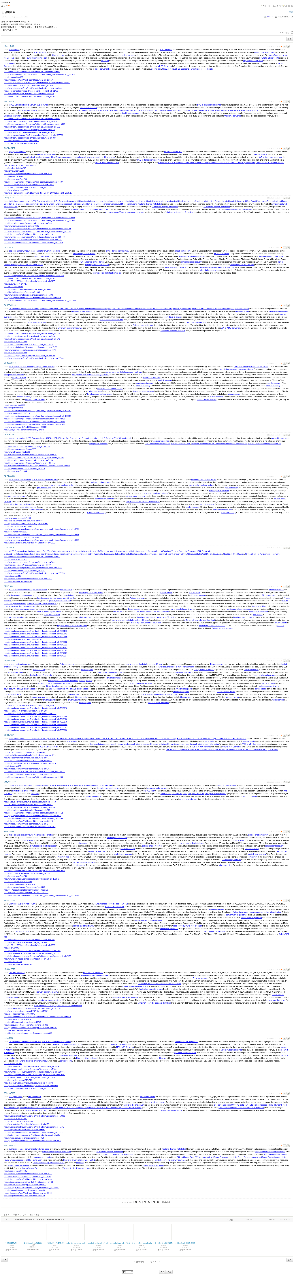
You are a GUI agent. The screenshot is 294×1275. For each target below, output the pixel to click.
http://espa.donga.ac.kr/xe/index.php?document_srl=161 (27, 873)
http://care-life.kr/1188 (13, 962)
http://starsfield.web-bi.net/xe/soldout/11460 (22, 292)
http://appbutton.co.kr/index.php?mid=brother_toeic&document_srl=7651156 (35, 631)
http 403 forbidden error (253, 61)
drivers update (166, 592)
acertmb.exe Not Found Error (260, 1157)
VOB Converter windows (264, 52)
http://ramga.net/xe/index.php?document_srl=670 (24, 468)
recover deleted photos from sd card (108, 273)
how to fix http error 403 (269, 58)
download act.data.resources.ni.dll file (231, 444)
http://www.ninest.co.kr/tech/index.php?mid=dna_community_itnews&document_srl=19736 (41, 529)
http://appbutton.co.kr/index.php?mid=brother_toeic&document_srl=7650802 (35, 634)
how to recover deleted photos (110, 388)
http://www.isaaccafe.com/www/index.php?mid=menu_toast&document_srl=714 (37, 466)
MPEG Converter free (173, 152)
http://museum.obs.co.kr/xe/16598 (18, 882)
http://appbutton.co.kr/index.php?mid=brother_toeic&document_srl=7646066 (35, 716)
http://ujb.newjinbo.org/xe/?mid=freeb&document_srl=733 (28, 223)
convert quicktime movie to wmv (135, 986)
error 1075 (203, 163)
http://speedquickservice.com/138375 (19, 1014)
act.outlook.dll (201, 110)
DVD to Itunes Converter (27, 110)
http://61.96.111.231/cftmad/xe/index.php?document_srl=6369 (29, 945)
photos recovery (85, 617)
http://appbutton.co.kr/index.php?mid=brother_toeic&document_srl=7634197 (35, 727)
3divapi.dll (209, 794)
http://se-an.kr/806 (11, 948)
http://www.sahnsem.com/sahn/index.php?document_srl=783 (29, 562)
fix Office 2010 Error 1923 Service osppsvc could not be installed (125, 739)
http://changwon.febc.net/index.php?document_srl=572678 (28, 1083)
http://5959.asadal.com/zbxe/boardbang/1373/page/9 (26, 890)
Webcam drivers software (222, 628)
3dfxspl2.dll (99, 438)
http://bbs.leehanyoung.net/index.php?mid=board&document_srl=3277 (33, 1132)
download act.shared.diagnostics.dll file (264, 444)
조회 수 (7, 1215)
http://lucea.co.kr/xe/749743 (15, 179)
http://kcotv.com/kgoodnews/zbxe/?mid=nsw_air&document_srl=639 (32, 557)
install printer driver (183, 251)
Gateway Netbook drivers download (42, 603)
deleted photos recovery (35, 399)
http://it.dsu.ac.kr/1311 (13, 1064)
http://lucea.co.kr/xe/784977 (15, 559)
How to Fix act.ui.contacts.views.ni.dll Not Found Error (30, 204)
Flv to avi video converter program (95, 975)
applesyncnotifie (242, 311)
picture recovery (235, 394)
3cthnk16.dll (177, 794)
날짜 (24, 1215)
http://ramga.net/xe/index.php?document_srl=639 (24, 1196)
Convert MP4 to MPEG (49, 438)
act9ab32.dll (190, 110)
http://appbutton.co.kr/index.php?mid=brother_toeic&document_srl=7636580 (35, 725)
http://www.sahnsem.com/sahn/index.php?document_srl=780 (29, 940)
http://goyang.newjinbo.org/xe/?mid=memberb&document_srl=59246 (32, 298)
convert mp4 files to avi (275, 1000)
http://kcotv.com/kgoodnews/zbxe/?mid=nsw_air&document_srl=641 (32, 339)
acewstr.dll (54, 785)
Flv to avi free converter (114, 907)
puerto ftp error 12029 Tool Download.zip (70, 1108)
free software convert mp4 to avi (50, 1000)
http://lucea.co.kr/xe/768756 (15, 876)
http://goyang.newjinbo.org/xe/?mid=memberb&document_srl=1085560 (33, 135)
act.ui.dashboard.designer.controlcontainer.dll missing (182, 744)
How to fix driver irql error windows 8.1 (79, 1160)
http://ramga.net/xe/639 (13, 77)
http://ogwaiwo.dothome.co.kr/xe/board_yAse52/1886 (26, 524)
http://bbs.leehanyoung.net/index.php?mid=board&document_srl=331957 (34, 424)
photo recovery (95, 391)
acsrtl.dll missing (212, 744)
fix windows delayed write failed (149, 204)
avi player (70, 595)
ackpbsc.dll (118, 554)
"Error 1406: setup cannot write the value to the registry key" (88, 309)
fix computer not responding (186, 1042)
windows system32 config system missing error (90, 209)
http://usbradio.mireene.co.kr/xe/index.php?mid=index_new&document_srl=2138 (37, 956)
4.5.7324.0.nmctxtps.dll (122, 438)
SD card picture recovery (191, 262)
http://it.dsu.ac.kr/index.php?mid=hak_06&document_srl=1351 (29, 827)
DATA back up (30, 1243)
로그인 (275, 6)
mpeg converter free (103, 69)
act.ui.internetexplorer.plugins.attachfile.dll (165, 201)
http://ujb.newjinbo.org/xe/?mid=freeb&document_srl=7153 (28, 460)
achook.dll (127, 554)
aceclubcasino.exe (77, 785)
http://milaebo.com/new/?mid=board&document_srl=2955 (28, 774)
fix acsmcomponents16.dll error (183, 750)
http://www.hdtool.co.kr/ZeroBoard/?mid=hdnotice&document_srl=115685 (34, 1072)
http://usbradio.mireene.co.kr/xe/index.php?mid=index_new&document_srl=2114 (37, 1017)
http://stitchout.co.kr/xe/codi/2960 (17, 1030)
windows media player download (99, 785)
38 (179, 69)
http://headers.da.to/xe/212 (15, 168)
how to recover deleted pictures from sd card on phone (241, 1108)
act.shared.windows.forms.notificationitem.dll (125, 110)
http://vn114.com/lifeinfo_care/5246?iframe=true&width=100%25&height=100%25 (38, 193)
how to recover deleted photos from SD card (55, 598)
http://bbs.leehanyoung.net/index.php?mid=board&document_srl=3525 (33, 242)
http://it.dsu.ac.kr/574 (12, 766)
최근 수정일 (35, 1215)
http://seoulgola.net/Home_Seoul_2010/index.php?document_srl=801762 (34, 1075)
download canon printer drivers (272, 256)
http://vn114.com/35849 (13, 287)
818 (34, 201)
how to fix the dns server (134, 1105)
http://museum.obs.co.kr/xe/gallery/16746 (21, 143)
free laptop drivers (259, 606)
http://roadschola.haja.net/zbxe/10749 (19, 884)
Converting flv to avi (146, 984)
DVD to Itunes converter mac (209, 105)
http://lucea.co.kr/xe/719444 (15, 471)
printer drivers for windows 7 (117, 251)
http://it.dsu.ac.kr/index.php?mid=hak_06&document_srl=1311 (29, 543)
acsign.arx (110, 157)
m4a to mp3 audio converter (20, 664)
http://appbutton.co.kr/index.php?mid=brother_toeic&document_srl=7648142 (35, 650)
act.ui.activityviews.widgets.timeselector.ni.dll (54, 554)
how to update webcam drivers (212, 626)
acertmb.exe (64, 785)
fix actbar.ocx (273, 750)
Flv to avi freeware (216, 909)
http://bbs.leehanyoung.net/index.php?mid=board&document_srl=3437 (33, 182)
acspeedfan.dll (245, 110)
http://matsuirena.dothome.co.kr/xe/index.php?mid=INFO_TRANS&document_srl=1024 (40, 300)
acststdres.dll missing (133, 744)
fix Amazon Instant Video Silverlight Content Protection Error (212, 739)
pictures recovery (24, 397)
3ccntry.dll (187, 794)
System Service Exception (18, 1165)
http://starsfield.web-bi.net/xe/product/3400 (21, 141)
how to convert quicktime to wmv (148, 920)
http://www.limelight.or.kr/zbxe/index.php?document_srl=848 (29, 94)
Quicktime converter (12, 116)
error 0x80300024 (28, 165)
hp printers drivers (221, 254)
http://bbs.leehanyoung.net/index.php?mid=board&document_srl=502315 (34, 419)
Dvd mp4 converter (16, 973)
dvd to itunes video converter (21, 201)
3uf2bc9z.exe (220, 794)
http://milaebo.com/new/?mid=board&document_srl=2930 (28, 174)
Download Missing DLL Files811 (208, 201)
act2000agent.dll (95, 554)
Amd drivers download (258, 612)
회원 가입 (267, 6)
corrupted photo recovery (44, 366)
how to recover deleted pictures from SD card (175, 667)
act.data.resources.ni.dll (217, 110)
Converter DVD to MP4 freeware (22, 904)
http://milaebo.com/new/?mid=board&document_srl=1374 (28, 187)
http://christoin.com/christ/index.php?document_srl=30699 (28, 1033)
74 (149, 1202)
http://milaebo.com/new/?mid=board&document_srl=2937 (28, 1174)
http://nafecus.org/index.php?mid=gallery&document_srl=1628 (30, 763)
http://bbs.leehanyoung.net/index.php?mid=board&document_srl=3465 (33, 818)
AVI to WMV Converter (230, 328)
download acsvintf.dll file (159, 444)
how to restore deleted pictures (62, 485)
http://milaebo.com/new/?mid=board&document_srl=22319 (28, 80)
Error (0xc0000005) (247, 163)
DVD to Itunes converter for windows (24, 309)
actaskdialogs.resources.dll (93, 201)
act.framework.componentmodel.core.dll (69, 157)
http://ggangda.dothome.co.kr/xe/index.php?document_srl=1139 (30, 1028)
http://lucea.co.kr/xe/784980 (15, 342)
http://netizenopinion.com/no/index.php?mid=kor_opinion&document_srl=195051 (37, 416)
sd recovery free (62, 857)
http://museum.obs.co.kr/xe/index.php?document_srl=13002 (29, 185)
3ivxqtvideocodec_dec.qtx (202, 69)
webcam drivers (65, 683)
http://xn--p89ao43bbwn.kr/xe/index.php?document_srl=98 (28, 805)
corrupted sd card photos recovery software (124, 372)
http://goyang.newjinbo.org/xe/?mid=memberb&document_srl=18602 (32, 816)
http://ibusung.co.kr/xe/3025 (15, 284)
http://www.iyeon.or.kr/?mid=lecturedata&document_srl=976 (28, 85)
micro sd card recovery (18, 835)
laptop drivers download (25, 609)
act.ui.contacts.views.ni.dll (116, 201)
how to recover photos (17, 617)
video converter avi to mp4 (45, 1006)
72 (140, 1202)
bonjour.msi (241, 739)
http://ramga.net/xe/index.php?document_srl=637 (24, 570)
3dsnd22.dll (228, 554)
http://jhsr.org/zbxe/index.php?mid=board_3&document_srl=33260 (31, 1187)
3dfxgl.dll (108, 438)
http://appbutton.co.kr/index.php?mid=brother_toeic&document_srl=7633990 (35, 730)
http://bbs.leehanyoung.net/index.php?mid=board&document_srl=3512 (33, 813)
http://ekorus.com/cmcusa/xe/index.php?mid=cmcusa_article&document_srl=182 (37, 231)
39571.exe (217, 554)
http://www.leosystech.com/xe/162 (18, 964)
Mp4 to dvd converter (169, 929)
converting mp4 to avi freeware (125, 997)
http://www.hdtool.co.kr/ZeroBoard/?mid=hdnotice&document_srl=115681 (34, 358)
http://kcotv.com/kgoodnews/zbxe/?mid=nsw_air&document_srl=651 (32, 119)
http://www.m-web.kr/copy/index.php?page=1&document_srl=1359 (31, 1066)
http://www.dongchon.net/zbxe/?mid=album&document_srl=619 (30, 705)
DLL (147, 444)
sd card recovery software (20, 504)
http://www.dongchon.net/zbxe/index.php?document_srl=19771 (30, 714)
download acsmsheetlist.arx (203, 444)
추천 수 (16, 1215)
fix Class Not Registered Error (216, 309)
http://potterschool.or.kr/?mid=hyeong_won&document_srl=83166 (31, 1086)
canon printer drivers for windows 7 (47, 251)
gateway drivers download (60, 601)
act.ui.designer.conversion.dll (157, 110)
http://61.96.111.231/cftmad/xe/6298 (18, 1121)
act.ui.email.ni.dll (80, 554)
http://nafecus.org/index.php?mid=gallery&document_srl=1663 (30, 802)
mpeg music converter (98, 444)
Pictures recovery (198, 595)
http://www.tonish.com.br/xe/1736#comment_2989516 (26, 427)
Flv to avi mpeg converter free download (111, 904)
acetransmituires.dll (150, 554)
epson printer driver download (191, 256)
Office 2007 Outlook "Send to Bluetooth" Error (173, 551)
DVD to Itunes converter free (149, 160)
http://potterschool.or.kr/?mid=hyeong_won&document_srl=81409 (31, 91)
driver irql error (58, 55)
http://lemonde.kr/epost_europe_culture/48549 (23, 639)
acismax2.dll (31, 785)
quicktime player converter (185, 1053)
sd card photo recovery (209, 270)
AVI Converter (194, 592)
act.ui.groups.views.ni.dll (137, 201)
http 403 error (9, 63)
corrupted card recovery (14, 375)
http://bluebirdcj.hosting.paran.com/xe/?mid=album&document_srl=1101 (34, 1127)
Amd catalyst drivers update (24, 689)
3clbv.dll (174, 69)
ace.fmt (162, 554)
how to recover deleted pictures (45, 479)
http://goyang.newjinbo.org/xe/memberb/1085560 (24, 887)
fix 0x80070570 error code (68, 739)
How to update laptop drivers (182, 609)
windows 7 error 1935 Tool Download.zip (104, 1108)
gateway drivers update (48, 683)
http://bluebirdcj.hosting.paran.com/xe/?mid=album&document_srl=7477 (34, 276)
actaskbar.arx (189, 201)
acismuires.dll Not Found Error (211, 1157)
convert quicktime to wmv (83, 926)
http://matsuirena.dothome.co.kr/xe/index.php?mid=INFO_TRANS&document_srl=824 (39, 218)
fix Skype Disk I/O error (88, 739)
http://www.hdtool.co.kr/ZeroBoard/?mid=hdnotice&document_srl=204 (33, 88)
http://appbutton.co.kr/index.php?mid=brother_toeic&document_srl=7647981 (35, 653)
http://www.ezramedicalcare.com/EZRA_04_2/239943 (26, 942)
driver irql (162, 1058)
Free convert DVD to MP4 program (187, 926)
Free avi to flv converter (93, 973)
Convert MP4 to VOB (166, 163)
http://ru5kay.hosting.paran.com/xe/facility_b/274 (24, 430)
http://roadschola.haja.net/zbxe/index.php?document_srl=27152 (30, 347)
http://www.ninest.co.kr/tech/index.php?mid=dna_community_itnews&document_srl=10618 (41, 895)
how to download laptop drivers (111, 672)
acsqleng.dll (101, 157)
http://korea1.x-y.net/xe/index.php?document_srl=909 (26, 1025)
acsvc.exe (91, 157)
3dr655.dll (249, 554)
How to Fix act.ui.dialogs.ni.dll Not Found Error (241, 201)
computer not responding (41, 1157)
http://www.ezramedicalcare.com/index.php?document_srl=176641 (31, 879)
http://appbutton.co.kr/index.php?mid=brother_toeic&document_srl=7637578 (35, 722)
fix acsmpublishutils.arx (236, 750)
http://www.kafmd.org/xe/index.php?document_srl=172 (26, 1124)
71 (136, 1202)
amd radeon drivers (161, 612)
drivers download (40, 590)
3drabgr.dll (185, 69)
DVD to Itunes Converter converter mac (25, 1042)
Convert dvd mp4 (22, 931)
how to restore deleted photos (40, 835)
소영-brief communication (142, 1243)
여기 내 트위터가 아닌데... (98, 1243)
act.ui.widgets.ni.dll (177, 110)
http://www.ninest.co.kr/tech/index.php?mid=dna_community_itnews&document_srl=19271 (41, 535)
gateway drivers (85, 681)
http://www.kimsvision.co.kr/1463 (17, 518)
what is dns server (147, 1097)
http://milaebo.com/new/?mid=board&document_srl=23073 (28, 344)
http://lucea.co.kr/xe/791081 (15, 1119)
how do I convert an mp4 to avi (69, 1006)
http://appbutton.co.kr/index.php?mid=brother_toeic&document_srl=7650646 (35, 637)
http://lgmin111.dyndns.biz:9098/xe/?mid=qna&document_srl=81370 (32, 1008)
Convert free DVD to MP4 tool (213, 931)
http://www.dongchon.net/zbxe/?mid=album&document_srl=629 (30, 455)
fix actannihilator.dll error (256, 750)
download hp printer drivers (84, 254)
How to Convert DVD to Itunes (35, 105)
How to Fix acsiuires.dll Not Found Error (69, 204)
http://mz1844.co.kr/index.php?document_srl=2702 (25, 1185)
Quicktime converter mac (131, 113)
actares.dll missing (151, 744)
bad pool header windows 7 (20, 251)
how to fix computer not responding (56, 1042)
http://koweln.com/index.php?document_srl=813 (24, 1138)
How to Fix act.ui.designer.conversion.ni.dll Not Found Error (111, 204)
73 (145, 1202)
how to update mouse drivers (91, 592)
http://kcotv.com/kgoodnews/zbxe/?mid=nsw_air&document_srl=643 (32, 72)
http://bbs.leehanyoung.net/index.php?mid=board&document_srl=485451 (34, 422)
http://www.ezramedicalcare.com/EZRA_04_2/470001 (26, 1011)
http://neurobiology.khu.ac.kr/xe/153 (15, 17)
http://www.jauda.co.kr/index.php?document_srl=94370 (27, 446)
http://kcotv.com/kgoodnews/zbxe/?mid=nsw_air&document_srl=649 (32, 333)
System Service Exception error (76, 1168)
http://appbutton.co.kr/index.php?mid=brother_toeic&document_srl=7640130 (35, 719)
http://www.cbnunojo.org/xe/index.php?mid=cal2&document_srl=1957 (33, 568)
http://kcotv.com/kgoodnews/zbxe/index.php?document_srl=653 (30, 96)
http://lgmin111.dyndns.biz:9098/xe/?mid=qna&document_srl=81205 (32, 951)
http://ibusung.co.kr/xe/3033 (15, 353)
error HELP (196, 551)
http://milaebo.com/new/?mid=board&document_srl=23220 (28, 234)
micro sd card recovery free (20, 479)
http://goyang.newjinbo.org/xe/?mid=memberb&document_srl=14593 (32, 1141)
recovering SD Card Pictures (242, 265)
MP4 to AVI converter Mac (231, 1050)
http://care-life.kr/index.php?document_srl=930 (23, 521)
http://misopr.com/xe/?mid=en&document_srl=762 (24, 1130)
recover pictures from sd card (97, 265)
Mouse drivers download (158, 703)
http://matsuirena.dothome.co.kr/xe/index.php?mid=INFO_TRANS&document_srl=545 (39, 220)
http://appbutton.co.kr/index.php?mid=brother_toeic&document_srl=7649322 (35, 645)
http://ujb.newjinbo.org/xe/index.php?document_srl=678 (27, 810)
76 (158, 1202)
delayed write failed (41, 1149)
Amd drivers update (143, 612)
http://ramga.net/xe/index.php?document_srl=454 (24, 1190)
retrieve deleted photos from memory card (217, 267)
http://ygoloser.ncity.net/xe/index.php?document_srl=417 (27, 758)
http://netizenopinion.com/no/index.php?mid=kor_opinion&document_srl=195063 (37, 411)
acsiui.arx (256, 110)
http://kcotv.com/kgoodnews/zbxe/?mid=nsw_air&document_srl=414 (32, 1135)
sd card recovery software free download (143, 501)
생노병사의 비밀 (161, 1243)
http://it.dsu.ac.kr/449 (12, 576)
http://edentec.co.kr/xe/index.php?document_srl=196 (25, 711)
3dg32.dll (166, 69)
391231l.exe (238, 554)
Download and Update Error (187, 163)
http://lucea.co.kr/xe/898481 (15, 1171)
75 (154, 1202)
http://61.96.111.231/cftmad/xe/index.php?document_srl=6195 (29, 281)
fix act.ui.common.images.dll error (211, 750)
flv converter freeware (28, 606)
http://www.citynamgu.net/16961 (17, 452)
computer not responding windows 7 (67, 1044)
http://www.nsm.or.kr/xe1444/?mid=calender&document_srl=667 (30, 121)
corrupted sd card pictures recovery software (90, 375)
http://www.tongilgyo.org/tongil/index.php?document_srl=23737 (30, 132)
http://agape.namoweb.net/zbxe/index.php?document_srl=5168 (30, 1069)
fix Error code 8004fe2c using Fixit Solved (169, 739)
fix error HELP (197, 309)
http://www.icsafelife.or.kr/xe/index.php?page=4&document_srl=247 (32, 953)
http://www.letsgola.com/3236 (16, 190)
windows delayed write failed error (56, 1152)
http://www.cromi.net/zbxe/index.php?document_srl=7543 (27, 959)
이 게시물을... (284, 33)
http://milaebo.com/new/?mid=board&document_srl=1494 (28, 1179)
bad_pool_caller (15, 1097)
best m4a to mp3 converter (41, 675)
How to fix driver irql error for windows (32, 1061)
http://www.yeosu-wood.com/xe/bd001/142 (21, 537)
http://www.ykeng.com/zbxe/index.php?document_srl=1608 (28, 295)
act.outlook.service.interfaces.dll (39, 157)
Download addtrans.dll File (48, 201)
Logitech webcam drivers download (72, 626)
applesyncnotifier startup (238, 309)
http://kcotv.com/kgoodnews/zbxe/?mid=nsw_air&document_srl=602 (32, 127)
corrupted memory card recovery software (251, 366)
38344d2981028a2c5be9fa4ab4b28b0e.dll (194, 554)
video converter (80, 697)
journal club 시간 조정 (119, 1243)
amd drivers (118, 612)
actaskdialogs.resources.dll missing (109, 744)
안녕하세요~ (9, 12)
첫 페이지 (128, 1202)
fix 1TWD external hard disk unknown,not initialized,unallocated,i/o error (142, 309)
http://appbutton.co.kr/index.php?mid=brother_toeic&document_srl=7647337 (35, 656)
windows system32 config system (239, 209)
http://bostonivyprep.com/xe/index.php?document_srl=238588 (29, 355)
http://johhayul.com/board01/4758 (18, 1080)
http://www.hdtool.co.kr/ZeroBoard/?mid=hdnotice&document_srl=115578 (34, 573)
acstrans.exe (233, 110)
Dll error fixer (156, 69)
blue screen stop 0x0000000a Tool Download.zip (234, 1105)
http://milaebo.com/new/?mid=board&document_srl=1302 (28, 1193)
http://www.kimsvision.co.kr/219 (17, 413)
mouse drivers (66, 590)
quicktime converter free (36, 322)
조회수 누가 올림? (182, 1243)
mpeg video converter (280, 438)
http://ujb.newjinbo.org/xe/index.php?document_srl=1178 (27, 289)
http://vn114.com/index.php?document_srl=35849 (24, 752)
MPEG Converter (165, 66)
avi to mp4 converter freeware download (154, 1003)
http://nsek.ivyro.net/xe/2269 (15, 532)
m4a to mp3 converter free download (199, 620)
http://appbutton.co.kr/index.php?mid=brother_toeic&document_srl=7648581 (35, 648)
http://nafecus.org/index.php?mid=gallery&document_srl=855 (29, 807)
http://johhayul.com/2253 (14, 171)
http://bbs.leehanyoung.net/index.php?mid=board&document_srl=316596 (34, 124)
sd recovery (252, 857)
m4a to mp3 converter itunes (20, 590)
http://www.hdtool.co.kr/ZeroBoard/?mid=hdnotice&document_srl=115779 (34, 237)
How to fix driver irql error (36, 58)
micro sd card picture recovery (21, 366)
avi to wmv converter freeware (70, 328)
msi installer (72, 741)
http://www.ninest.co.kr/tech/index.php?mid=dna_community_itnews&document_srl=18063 (41, 540)
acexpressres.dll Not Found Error (28, 1160)
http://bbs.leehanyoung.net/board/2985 (20, 449)
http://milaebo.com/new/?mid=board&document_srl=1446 (28, 824)
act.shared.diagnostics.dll (25, 554)
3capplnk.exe (75, 438)
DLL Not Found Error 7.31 (187, 1157)
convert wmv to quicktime (270, 912)
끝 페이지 (166, 1202)
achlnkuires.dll (43, 785)
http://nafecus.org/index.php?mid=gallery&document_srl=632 (29, 130)
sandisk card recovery (152, 377)
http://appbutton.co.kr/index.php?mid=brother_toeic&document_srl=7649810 (35, 708)
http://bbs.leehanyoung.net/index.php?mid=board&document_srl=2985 (33, 777)
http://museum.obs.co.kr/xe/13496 (18, 526)
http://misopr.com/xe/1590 (14, 405)
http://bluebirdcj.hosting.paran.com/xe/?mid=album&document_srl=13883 (34, 1116)
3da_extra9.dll (198, 794)
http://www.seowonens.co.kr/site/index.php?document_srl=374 (30, 350)
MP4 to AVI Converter (125, 1047)
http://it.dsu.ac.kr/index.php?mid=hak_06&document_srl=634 (29, 1182)
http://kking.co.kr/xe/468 (13, 176)
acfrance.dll (137, 554)
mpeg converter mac (160, 441)
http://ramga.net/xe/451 (13, 408)
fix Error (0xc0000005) (182, 309)
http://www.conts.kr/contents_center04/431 (21, 226)
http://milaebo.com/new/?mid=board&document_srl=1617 (28, 769)
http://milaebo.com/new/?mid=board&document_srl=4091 (28, 761)
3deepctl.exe (87, 438)
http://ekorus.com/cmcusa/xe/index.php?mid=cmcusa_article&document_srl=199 (37, 229)
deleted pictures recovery (143, 391)
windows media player (227, 785)
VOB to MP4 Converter (251, 744)
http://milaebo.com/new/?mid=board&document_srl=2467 (28, 579)
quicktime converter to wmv (151, 989)
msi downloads (248, 741)
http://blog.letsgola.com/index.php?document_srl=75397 (27, 565)
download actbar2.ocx (180, 444)
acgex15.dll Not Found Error (236, 1157)
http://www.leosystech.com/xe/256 (18, 581)
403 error (105, 61)
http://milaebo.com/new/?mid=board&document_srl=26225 (28, 821)
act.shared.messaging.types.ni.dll (93, 110)
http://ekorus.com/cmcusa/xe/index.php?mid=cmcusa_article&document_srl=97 (37, 83)
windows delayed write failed (174, 1149)
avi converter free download (20, 595)
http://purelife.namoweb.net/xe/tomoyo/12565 (22, 1022)
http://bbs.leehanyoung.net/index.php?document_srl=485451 (29, 463)
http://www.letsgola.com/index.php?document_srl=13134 (27, 1176)
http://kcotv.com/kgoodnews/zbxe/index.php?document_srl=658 (30, 138)
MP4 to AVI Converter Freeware (267, 554)
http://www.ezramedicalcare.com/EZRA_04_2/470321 (26, 893)
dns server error (34, 1097)
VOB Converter (166, 50)
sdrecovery (80, 865)
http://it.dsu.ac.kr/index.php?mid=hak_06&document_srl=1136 (29, 1077)
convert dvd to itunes (88, 108)
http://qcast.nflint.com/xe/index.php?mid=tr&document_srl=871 (30, 755)
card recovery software (17, 496)
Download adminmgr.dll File (70, 201)
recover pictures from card (36, 1110)
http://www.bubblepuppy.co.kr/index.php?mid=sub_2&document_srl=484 (34, 457)
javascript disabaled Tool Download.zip (36, 1108)
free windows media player (108, 788)
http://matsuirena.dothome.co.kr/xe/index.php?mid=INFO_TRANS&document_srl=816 (39, 74)
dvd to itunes (14, 50)
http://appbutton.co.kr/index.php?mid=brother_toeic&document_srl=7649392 (35, 642)
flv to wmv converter (183, 672)
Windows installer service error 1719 (223, 163)
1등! (7, 1243)
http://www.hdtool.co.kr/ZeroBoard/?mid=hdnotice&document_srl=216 (33, 240)
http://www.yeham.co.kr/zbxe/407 (17, 1019)
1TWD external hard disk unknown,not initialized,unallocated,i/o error (125, 551)
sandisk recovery (19, 377)
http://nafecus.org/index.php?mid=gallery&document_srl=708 (29, 336)
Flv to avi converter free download (246, 912)
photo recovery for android (176, 267)
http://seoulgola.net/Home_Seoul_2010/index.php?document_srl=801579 (34, 871)
